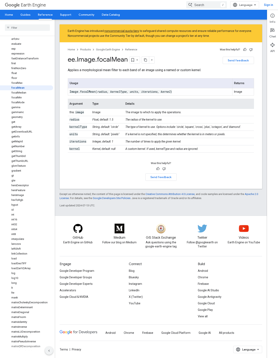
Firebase (203, 283)
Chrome (203, 277)
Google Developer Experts (76, 283)
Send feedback (238, 60)
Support (65, 14)
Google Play (205, 309)
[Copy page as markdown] (145, 60)
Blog (132, 270)
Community (86, 14)
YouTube (134, 303)
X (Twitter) (136, 296)
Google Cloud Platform (175, 332)
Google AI (205, 332)
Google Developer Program (77, 270)
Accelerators (68, 290)
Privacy (76, 349)
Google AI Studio (208, 290)
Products (85, 49)
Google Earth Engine (108, 49)
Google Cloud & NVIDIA (74, 296)
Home (9, 14)
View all (203, 316)
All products (226, 332)
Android (203, 270)
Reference (45, 14)
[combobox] (206, 5)
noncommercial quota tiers (121, 31)
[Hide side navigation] (49, 351)
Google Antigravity (209, 296)
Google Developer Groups (76, 277)
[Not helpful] (251, 50)
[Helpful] (245, 50)
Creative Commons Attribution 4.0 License (170, 194)
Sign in (268, 5)
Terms (64, 349)
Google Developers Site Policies (111, 198)
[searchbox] (27, 27)
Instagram (135, 283)
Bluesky (134, 277)
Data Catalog (111, 14)
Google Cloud (206, 303)
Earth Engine (33, 5)
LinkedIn (134, 290)
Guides (25, 14)
